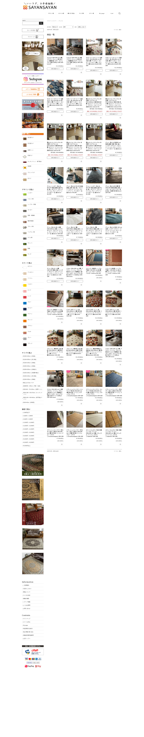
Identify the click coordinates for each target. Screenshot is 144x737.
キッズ (28, 254)
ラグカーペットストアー (52, 20)
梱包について (26, 592)
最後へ (120, 29)
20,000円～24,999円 (28, 429)
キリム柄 (29, 237)
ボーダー (29, 210)
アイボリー (30, 272)
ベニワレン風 (30, 232)
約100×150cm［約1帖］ (29, 356)
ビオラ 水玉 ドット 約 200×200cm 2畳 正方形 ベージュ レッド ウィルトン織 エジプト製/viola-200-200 (94, 313)
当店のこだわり (27, 588)
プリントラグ (30, 172)
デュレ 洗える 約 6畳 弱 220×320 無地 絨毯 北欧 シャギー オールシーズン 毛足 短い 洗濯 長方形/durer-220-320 (114, 189)
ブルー (28, 302)
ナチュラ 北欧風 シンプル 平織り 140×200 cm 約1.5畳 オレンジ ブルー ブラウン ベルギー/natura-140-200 (113, 272)
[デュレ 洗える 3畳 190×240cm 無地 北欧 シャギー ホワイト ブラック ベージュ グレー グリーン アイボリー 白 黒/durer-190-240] (74, 216)
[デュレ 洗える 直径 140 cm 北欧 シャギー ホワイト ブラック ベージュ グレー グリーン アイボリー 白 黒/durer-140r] (114, 216)
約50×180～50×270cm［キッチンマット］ (32, 393)
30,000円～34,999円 (28, 435)
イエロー (29, 284)
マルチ (28, 331)
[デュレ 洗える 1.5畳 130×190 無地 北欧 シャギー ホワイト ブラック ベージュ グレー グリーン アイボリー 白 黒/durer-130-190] (55, 258)
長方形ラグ (30, 137)
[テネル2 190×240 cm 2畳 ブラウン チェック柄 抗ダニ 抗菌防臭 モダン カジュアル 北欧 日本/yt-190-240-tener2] (55, 47)
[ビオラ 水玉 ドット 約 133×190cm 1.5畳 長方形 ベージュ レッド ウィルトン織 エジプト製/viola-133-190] (74, 299)
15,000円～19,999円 (28, 425)
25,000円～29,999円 (28, 432)
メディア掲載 (26, 602)
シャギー (29, 192)
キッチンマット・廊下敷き (34, 161)
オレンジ (29, 319)
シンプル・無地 (31, 204)
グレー (28, 337)
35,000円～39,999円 (28, 439)
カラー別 (91, 13)
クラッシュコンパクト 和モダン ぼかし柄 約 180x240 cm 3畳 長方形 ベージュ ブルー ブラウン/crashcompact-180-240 (114, 392)
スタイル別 (61, 13)
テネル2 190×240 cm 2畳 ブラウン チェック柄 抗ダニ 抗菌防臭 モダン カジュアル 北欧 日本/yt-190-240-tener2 (55, 61)
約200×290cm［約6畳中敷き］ (31, 372)
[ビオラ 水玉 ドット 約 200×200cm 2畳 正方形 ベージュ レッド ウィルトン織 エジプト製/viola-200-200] (94, 299)
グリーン (29, 313)
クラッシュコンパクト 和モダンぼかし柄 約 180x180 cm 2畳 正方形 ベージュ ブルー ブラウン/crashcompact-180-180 (55, 433)
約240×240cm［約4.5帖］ (30, 376)
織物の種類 (26, 598)
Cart (112, 13)
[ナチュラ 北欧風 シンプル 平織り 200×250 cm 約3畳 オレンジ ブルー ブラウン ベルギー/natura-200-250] (55, 299)
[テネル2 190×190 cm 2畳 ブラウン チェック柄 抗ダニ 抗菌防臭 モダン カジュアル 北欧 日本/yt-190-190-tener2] (74, 47)
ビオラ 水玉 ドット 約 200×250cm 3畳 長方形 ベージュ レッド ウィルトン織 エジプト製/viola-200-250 (113, 313)
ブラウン (29, 325)
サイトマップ (26, 618)
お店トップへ (26, 638)
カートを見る (26, 622)
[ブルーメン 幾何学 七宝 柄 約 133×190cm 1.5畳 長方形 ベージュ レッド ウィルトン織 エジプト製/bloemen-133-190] (55, 338)
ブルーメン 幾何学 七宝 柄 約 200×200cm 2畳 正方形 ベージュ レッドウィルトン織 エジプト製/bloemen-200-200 (74, 352)
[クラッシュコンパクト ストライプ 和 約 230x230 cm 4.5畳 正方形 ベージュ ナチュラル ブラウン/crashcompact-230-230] (94, 378)
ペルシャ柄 (30, 198)
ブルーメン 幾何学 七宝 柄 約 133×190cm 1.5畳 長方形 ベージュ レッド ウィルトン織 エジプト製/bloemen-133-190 (55, 352)
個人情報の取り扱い (28, 632)
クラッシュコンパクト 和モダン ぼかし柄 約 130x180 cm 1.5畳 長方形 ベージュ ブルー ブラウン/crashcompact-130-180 (74, 433)
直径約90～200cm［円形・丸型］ (32, 386)
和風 (28, 248)
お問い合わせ (26, 608)
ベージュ (29, 278)
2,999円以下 (26, 412)
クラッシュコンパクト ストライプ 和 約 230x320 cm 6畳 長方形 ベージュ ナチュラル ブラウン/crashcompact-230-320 (74, 392)
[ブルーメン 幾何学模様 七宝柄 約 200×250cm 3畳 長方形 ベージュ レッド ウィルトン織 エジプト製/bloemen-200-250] (94, 338)
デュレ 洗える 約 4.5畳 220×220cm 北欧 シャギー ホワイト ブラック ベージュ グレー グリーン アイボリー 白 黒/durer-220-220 (55, 230)
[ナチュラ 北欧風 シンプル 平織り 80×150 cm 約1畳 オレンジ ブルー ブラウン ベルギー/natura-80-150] (94, 258)
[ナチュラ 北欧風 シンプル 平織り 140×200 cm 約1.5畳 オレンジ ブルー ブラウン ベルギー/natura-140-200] (114, 258)
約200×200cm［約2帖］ (29, 366)
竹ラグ (28, 178)
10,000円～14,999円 (28, 422)
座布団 (28, 166)
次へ (117, 29)
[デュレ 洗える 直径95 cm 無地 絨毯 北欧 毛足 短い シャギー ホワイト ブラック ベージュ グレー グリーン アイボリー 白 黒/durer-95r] (114, 132)
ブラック (29, 343)
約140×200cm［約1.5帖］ (30, 359)
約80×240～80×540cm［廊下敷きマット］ (32, 398)
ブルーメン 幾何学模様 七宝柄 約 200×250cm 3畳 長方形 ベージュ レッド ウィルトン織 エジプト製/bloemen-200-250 (94, 352)
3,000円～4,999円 (28, 415)
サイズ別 (81, 13)
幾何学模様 (30, 221)
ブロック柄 (30, 226)
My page (101, 13)
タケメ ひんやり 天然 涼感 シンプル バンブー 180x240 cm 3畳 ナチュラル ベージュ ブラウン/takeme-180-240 (94, 433)
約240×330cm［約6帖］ (29, 379)
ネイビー (29, 307)
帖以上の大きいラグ (28, 382)
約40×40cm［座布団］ (29, 402)
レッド (28, 296)
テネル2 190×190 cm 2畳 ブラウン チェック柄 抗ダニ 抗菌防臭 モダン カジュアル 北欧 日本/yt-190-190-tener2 (74, 61)
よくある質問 (26, 605)
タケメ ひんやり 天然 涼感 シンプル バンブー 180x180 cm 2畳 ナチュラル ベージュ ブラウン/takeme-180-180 (113, 433)
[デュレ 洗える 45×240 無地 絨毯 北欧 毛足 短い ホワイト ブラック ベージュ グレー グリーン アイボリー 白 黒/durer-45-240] (74, 175)
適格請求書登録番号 (28, 635)
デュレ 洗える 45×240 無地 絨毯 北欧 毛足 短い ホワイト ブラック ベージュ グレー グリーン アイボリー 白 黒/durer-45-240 (74, 189)
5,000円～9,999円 (28, 419)
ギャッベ (29, 243)
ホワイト (29, 266)
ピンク (28, 290)
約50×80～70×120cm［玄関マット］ (33, 389)
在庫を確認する (54, 68)
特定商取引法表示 (28, 628)
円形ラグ (29, 155)
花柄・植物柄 (30, 215)
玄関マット (30, 150)
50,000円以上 (26, 445)
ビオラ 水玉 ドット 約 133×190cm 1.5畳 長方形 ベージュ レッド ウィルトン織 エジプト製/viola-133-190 (74, 313)
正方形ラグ (30, 143)
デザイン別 (51, 13)
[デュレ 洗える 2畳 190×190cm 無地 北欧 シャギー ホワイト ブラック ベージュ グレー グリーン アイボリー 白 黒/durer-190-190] (94, 216)
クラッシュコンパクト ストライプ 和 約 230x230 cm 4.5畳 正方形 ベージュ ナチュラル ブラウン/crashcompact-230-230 (94, 392)
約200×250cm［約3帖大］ (30, 369)
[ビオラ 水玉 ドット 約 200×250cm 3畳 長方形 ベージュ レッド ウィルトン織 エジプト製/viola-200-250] (114, 299)
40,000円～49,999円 (28, 442)
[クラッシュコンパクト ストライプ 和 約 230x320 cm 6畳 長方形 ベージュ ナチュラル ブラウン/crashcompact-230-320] (74, 378)
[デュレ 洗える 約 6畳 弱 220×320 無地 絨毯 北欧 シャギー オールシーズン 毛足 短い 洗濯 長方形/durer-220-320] (114, 175)
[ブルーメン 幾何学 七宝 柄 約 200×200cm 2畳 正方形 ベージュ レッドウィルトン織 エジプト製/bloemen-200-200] (74, 338)
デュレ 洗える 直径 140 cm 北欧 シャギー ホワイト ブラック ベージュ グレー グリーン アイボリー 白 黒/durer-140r (114, 230)
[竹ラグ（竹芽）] (114, 378)
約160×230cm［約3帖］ (29, 362)
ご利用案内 (26, 585)
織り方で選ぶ (71, 13)
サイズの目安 (26, 595)
